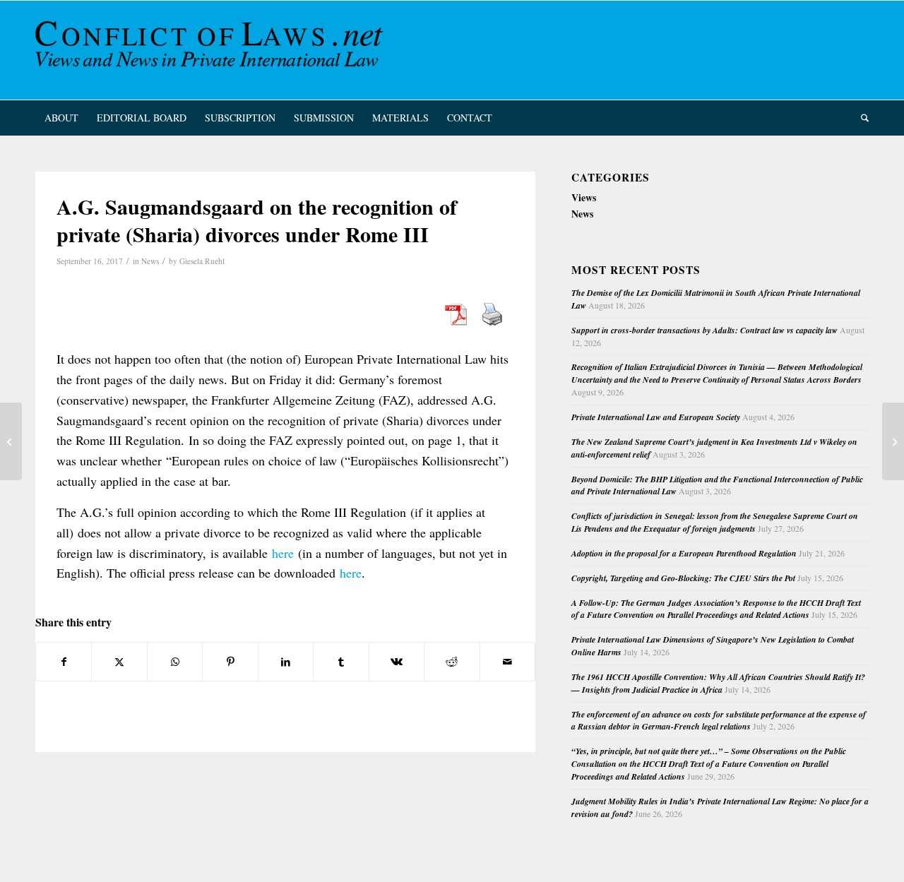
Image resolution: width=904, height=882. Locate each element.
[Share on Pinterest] (230, 662)
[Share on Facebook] (63, 662)
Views (583, 197)
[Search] (860, 118)
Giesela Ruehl (202, 261)
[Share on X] (119, 662)
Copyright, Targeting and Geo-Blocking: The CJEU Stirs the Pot (683, 578)
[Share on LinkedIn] (285, 662)
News (150, 261)
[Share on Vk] (396, 662)
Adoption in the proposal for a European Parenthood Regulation (684, 553)
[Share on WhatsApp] (175, 662)
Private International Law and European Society (655, 417)
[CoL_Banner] (211, 50)
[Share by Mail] (507, 662)
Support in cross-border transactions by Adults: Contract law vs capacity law (704, 330)
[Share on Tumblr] (341, 662)
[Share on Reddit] (451, 662)
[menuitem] (61, 118)
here (283, 552)
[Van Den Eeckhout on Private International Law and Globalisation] (11, 441)
